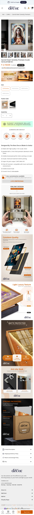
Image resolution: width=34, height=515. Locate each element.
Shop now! (23, 2)
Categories (8, 513)
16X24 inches (16, 89)
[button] (32, 8)
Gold (5, 108)
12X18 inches (6, 89)
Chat (13, 513)
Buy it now (26, 512)
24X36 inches (6, 94)
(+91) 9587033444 (17, 181)
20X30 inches (25, 89)
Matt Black (13, 108)
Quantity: (4, 112)
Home (2, 513)
